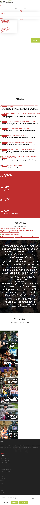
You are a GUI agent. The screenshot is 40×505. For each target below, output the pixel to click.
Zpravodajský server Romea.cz (6, 20)
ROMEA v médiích (4, 15)
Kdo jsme (20, 11)
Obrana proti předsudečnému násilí (7, 30)
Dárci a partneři (3, 16)
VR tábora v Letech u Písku (5, 28)
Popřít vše (14, 502)
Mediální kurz (3, 23)
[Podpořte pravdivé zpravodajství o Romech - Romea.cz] (20, 234)
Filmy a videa (3, 32)
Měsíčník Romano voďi (5, 21)
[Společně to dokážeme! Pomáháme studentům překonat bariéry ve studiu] (20, 228)
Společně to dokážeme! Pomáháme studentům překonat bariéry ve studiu (16, 231)
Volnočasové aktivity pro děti (6, 27)
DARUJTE (35, 40)
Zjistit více (25, 499)
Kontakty (20, 34)
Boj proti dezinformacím (5, 29)
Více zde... (17, 448)
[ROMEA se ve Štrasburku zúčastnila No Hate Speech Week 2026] (20, 165)
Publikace (2, 31)
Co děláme (20, 19)
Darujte (2, 18)
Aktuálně (20, 33)
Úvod (20, 10)
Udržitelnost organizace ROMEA (6, 24)
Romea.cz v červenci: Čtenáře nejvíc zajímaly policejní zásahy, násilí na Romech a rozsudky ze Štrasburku (20, 124)
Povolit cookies (23, 502)
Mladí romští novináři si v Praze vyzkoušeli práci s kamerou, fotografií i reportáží (18, 138)
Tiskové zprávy (3, 14)
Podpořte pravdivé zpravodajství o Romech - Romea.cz (19, 237)
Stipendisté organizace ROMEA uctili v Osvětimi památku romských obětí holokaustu (19, 131)
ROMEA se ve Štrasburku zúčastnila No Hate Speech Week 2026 (16, 167)
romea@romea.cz (3, 453)
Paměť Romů (3, 25)
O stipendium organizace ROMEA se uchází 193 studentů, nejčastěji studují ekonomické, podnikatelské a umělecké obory (19, 117)
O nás (2, 12)
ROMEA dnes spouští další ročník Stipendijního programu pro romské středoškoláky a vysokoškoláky (18, 152)
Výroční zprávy (3, 13)
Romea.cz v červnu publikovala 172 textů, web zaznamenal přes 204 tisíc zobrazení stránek (18, 145)
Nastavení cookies (6, 502)
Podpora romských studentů (5, 22)
